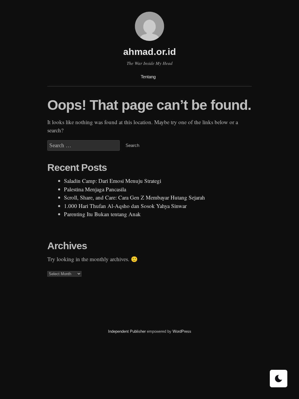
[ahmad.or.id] (149, 41)
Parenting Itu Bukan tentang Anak (102, 214)
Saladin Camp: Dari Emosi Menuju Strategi (112, 180)
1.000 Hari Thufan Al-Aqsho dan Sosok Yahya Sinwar (125, 205)
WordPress (182, 331)
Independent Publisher (127, 331)
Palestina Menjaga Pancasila (95, 189)
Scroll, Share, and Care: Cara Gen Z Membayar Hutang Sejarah (134, 197)
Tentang (148, 76)
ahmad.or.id (149, 51)
